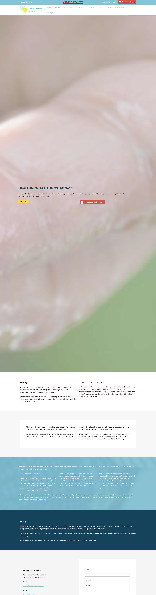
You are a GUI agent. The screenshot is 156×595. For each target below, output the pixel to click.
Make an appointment (128, 2)
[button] (26, 2)
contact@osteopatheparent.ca (33, 586)
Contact (23, 201)
